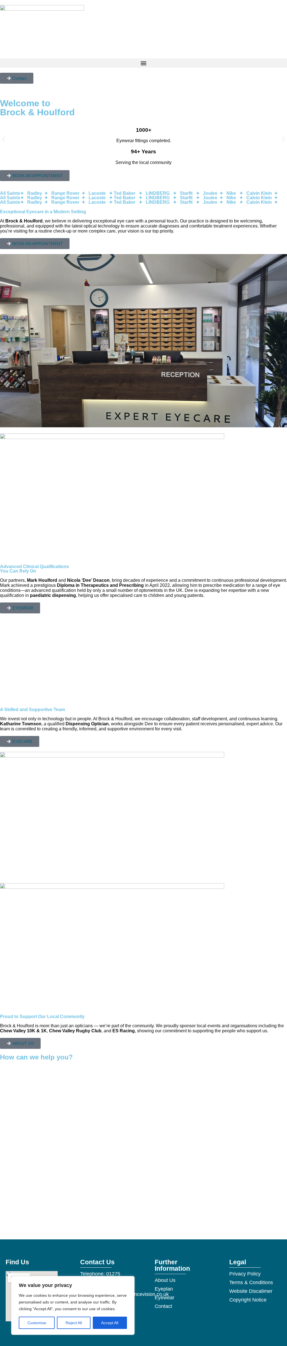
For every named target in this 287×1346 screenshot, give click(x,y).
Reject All (74, 1323)
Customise (36, 1323)
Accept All (109, 1323)
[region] (73, 1305)
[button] (143, 63)
